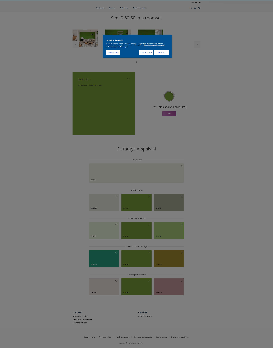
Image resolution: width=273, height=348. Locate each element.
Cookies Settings (113, 52)
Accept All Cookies (146, 52)
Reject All (161, 52)
